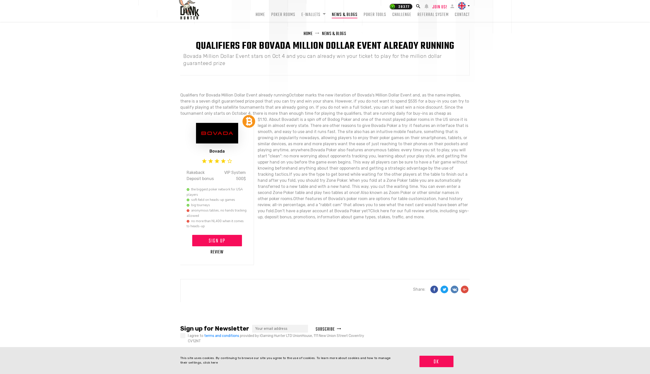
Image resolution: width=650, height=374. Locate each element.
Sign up (217, 241)
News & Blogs (345, 15)
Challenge (401, 15)
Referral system (433, 15)
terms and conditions (222, 336)
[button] (464, 6)
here (214, 362)
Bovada (217, 151)
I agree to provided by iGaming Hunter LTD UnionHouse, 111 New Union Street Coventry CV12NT (276, 338)
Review (216, 252)
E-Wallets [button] (311, 15)
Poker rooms (283, 15)
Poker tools (375, 15)
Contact (462, 15)
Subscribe (325, 329)
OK (436, 361)
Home (260, 15)
